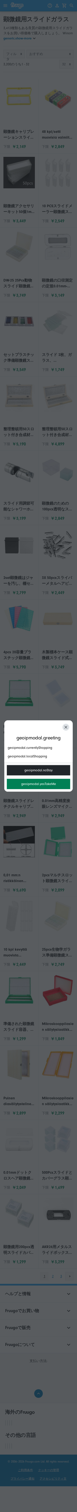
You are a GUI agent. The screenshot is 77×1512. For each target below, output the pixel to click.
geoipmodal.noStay (38, 770)
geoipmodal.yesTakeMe (38, 784)
